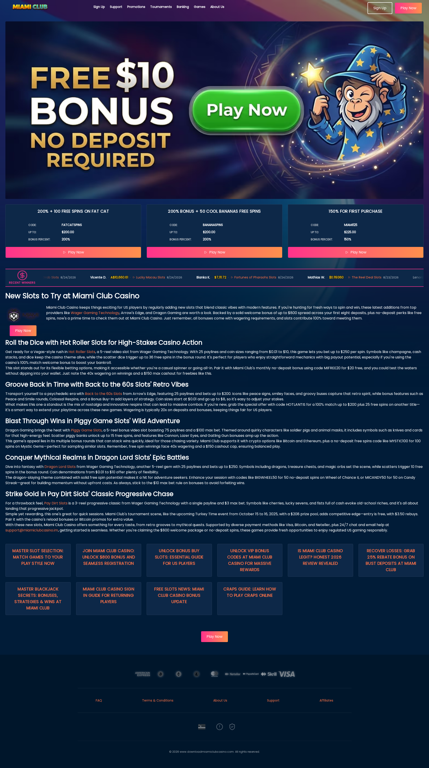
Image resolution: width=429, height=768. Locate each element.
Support (116, 7)
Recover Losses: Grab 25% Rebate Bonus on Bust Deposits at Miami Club (391, 560)
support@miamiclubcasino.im (31, 530)
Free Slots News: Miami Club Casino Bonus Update (179, 595)
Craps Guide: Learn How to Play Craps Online (249, 592)
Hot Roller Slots (81, 351)
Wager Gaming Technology (95, 312)
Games (199, 7)
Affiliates (326, 700)
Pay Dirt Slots (56, 503)
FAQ (99, 700)
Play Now (408, 8)
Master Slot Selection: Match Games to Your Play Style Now (38, 557)
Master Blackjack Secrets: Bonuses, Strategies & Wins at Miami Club (37, 598)
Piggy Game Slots (86, 430)
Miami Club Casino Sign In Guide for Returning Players (108, 595)
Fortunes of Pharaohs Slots (230, 277)
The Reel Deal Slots (341, 277)
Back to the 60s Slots (103, 393)
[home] (46, 12)
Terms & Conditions (157, 700)
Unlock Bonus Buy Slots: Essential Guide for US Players (179, 557)
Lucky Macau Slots (125, 277)
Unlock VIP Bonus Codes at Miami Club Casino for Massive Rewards (249, 560)
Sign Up (99, 7)
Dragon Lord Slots (60, 466)
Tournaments (161, 7)
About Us (217, 7)
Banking (183, 7)
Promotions (136, 7)
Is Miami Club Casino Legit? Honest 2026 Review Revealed (320, 557)
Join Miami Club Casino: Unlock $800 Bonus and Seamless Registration (108, 557)
